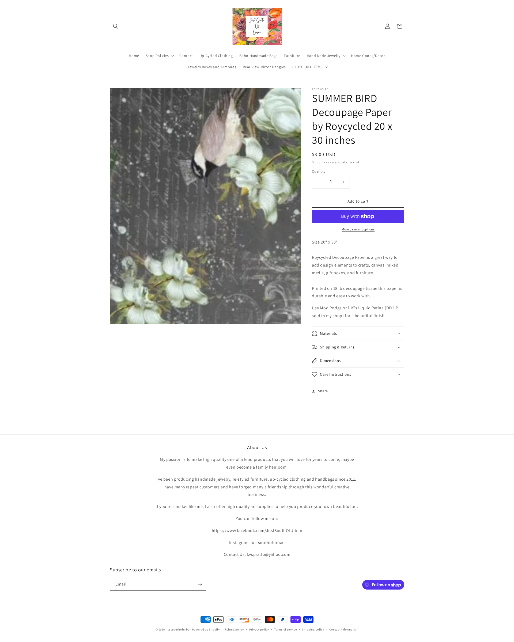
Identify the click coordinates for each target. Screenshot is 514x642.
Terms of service (285, 629)
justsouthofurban (179, 629)
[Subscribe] (200, 584)
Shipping (319, 162)
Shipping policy (313, 629)
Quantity (318, 171)
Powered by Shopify (206, 629)
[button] (116, 26)
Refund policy (234, 629)
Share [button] (323, 391)
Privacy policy (259, 629)
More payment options (358, 229)
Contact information (343, 629)
